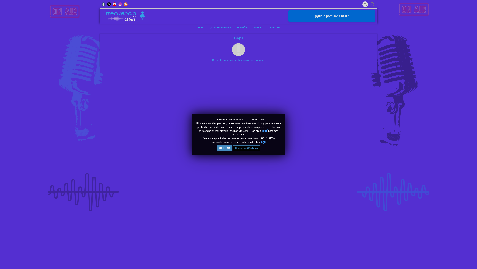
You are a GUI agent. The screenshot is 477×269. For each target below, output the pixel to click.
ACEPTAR (224, 148)
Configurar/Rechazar (247, 148)
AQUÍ (265, 130)
